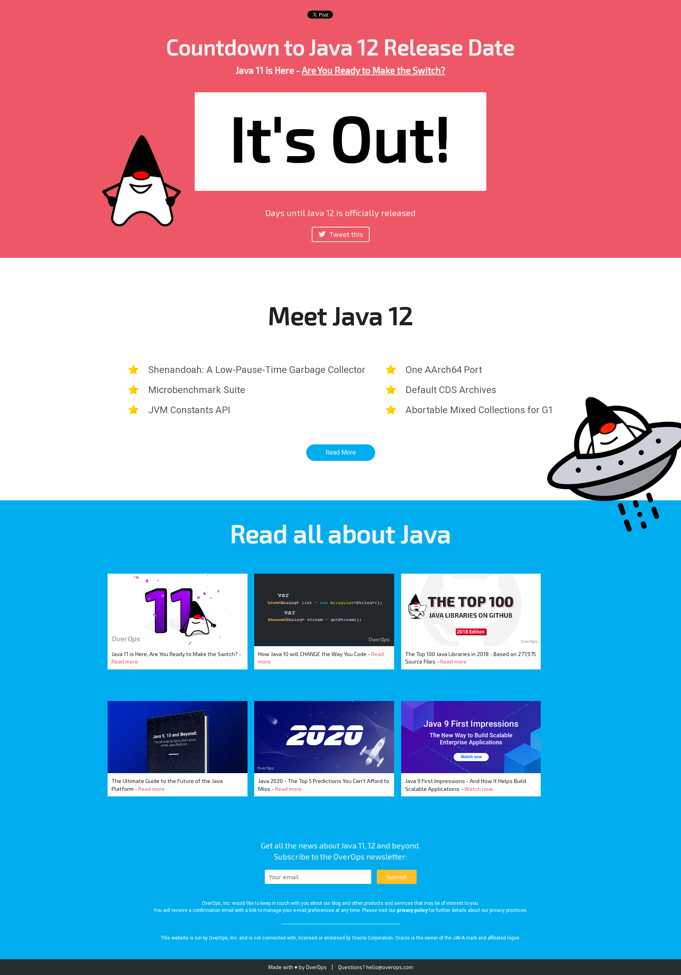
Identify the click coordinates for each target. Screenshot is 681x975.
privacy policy (412, 910)
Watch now (478, 788)
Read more (125, 661)
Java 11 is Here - (340, 70)
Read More (341, 452)
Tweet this (345, 234)
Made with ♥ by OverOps (297, 967)
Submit (397, 876)
